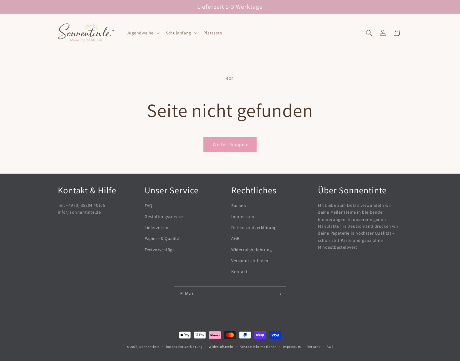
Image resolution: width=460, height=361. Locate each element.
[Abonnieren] (279, 294)
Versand (314, 346)
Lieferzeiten (156, 227)
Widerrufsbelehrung (251, 249)
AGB (235, 238)
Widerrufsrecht (221, 346)
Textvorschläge (160, 249)
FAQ (148, 205)
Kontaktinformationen (258, 346)
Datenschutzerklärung (254, 227)
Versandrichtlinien (249, 260)
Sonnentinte (149, 346)
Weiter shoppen (230, 144)
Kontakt (239, 271)
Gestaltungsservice (164, 216)
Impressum (242, 216)
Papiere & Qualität (163, 238)
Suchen (238, 205)
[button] (142, 32)
